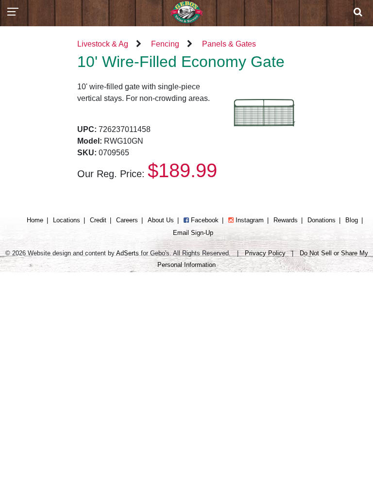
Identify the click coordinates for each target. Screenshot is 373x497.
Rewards (285, 220)
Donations (321, 220)
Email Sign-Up (193, 232)
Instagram (249, 220)
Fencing (165, 44)
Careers (127, 220)
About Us (161, 220)
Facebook (204, 220)
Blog (351, 220)
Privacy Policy (265, 253)
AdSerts (127, 253)
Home (35, 220)
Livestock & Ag (102, 44)
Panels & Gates (229, 44)
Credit (98, 220)
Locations (66, 220)
